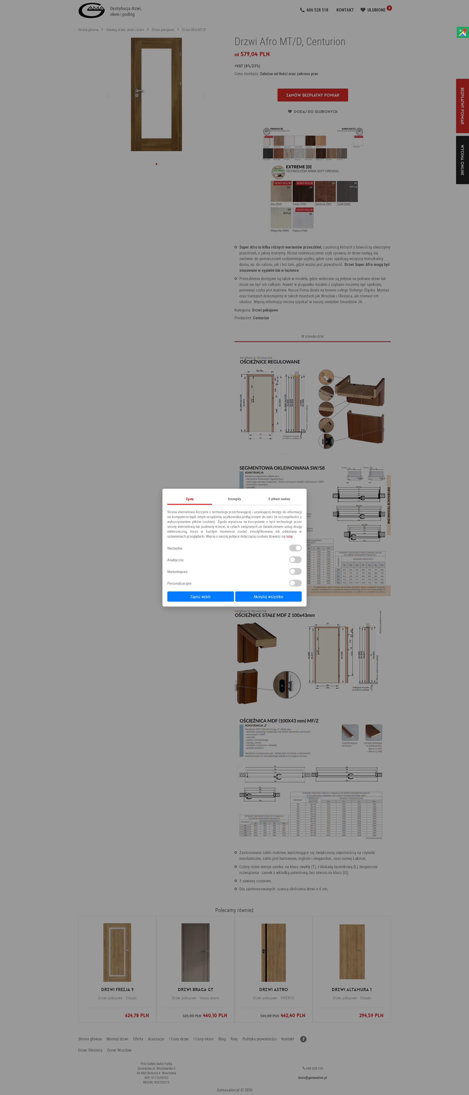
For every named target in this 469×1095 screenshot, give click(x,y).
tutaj (289, 535)
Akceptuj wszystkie (268, 596)
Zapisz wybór (200, 596)
